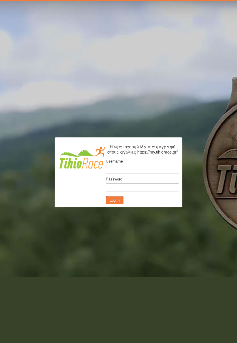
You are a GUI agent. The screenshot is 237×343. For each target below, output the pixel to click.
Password (114, 179)
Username (114, 161)
